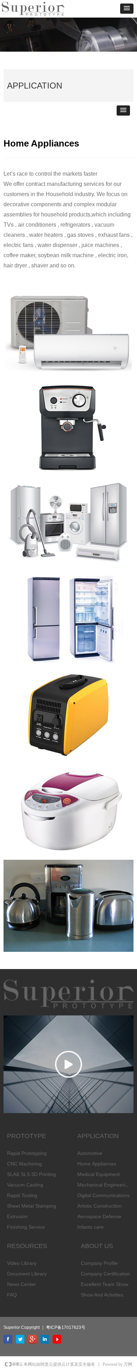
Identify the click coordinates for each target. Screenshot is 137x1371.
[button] (126, 9)
